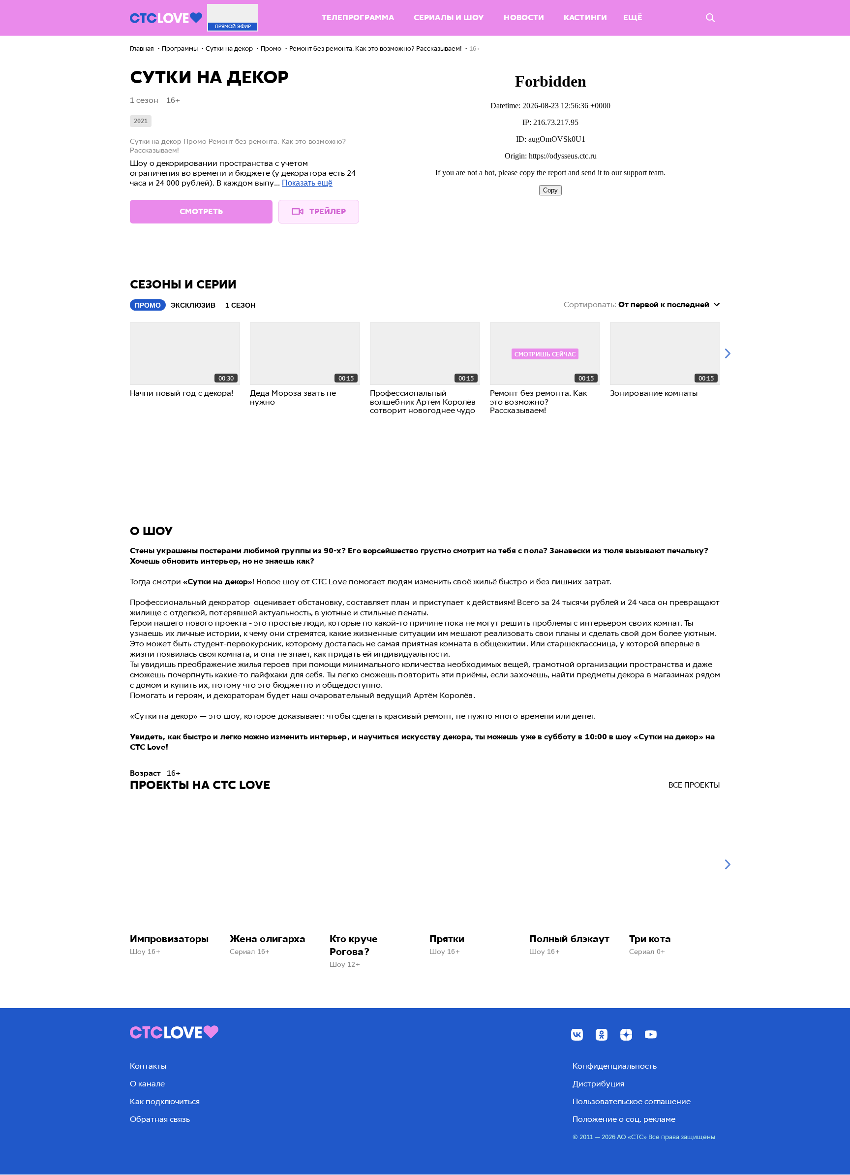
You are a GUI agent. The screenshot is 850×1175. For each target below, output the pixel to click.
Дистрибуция (598, 1084)
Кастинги (585, 17)
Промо (148, 305)
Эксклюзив (193, 305)
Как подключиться (165, 1101)
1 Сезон (240, 305)
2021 (141, 121)
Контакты (148, 1066)
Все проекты (694, 785)
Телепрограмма (358, 17)
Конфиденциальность (615, 1066)
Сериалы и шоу (449, 17)
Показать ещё (307, 183)
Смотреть (201, 211)
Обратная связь (160, 1119)
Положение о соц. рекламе (624, 1119)
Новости (524, 17)
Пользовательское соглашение (632, 1101)
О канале (147, 1084)
